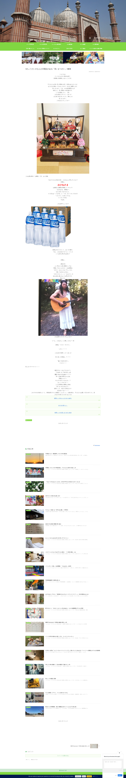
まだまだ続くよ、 (63, 405)
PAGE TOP (63, 770)
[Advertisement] (63, 433)
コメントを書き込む (63, 755)
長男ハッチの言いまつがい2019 (63, 412)
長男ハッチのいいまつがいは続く (63, 398)
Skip (116, 775)
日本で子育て (29, 420)
